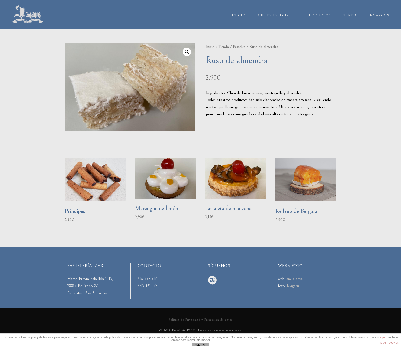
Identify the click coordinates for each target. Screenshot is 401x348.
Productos (319, 15)
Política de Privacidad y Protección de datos (201, 319)
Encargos (378, 15)
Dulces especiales (276, 15)
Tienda (349, 15)
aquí (382, 337)
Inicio (239, 15)
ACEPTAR (200, 344)
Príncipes (75, 211)
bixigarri (293, 285)
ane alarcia (294, 278)
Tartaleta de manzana (228, 208)
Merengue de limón (156, 208)
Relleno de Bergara (296, 211)
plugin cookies (389, 342)
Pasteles (239, 46)
